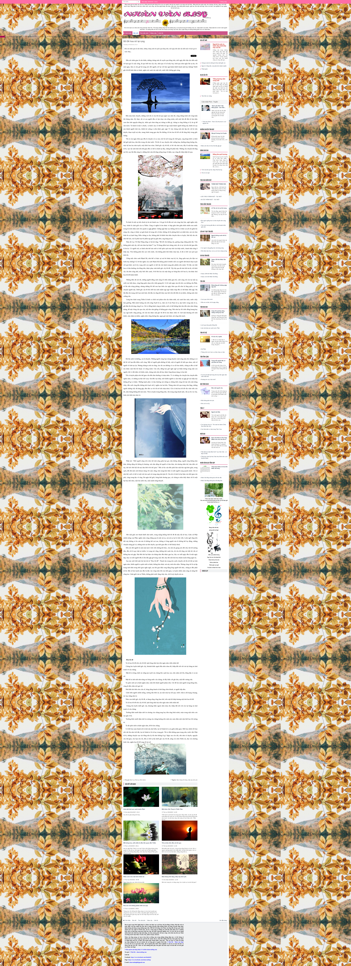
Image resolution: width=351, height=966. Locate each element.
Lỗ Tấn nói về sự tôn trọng (219, 208)
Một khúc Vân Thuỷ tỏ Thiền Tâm (172, 809)
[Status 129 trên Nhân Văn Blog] (205, 262)
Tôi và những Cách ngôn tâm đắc (139, 36)
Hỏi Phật (203, 349)
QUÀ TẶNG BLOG (204, 384)
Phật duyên (205, 69)
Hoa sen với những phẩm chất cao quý (135, 905)
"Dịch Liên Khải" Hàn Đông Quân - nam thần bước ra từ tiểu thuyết (218, 107)
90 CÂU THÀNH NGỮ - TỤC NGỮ (238, 36)
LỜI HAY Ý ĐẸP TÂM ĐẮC (206, 231)
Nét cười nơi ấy (205, 403)
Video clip (153, 33)
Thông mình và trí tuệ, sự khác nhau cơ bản (213, 352)
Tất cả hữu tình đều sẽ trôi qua (171, 843)
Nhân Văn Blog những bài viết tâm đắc (211, 477)
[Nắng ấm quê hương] (205, 156)
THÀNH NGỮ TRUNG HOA (195, 36)
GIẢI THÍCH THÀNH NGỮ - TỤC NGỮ (215, 36)
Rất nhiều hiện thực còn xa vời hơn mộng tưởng (214, 251)
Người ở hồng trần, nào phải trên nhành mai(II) (214, 66)
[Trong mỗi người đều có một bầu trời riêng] (205, 363)
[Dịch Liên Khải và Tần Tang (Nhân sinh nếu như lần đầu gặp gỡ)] (205, 440)
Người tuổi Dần (215, 412)
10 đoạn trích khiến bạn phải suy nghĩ (98, 36)
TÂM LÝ (202, 408)
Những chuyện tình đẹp (207, 129)
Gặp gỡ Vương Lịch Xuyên (219, 133)
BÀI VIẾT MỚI (203, 40)
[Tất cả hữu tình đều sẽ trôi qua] (179, 830)
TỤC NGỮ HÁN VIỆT (55, 36)
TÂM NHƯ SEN (204, 307)
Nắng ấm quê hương (220, 154)
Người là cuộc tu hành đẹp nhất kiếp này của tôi (219, 45)
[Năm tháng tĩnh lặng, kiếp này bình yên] (179, 864)
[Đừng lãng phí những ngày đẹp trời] (205, 287)
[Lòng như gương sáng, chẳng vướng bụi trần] (205, 313)
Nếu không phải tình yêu (207, 400)
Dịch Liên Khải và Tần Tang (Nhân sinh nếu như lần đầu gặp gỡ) (219, 439)
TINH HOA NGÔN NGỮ (205, 180)
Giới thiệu (128, 33)
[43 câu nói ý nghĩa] (205, 339)
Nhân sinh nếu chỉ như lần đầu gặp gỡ (211, 146)
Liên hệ (160, 33)
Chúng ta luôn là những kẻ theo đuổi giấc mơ (213, 63)
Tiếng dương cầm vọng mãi (219, 79)
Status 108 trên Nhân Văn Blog (209, 273)
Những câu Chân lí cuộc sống (119, 36)
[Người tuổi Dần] (205, 414)
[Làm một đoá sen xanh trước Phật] (141, 796)
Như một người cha (217, 388)
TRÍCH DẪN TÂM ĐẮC (205, 204)
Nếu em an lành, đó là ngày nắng (210, 302)
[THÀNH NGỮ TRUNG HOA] (205, 186)
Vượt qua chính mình (207, 299)
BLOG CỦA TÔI (203, 75)
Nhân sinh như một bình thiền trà (133, 876)
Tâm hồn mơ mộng (207, 96)
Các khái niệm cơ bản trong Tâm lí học (211, 429)
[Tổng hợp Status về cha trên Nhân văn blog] (205, 469)
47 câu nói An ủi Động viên (177, 36)
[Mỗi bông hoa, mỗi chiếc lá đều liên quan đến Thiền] (141, 830)
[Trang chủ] (123, 920)
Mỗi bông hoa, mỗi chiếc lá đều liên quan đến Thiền (139, 843)
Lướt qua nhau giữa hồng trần (209, 325)
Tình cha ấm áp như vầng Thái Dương (212, 169)
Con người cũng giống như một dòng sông (212, 248)
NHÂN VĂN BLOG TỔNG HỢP (207, 462)
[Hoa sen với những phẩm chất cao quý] (141, 893)
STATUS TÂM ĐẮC (204, 255)
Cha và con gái (206, 172)
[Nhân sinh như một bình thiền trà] (141, 864)
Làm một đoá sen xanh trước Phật (134, 809)
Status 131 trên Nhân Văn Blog (209, 276)
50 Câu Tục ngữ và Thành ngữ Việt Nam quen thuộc (16, 36)
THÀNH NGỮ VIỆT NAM (39, 36)
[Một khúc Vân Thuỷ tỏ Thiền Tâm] (179, 796)
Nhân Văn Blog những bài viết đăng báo (211, 480)
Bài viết (135, 33)
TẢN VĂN (202, 281)
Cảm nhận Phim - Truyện (210, 102)
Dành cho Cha (204, 150)
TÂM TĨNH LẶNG (204, 356)
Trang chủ (123, 33)
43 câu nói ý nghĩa (216, 336)
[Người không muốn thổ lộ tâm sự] (205, 238)
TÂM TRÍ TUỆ (203, 332)
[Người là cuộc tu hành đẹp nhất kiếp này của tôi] (205, 46)
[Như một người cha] (205, 391)
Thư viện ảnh (144, 33)
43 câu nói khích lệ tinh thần (159, 36)
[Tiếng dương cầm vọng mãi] (205, 81)
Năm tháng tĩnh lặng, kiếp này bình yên (174, 876)
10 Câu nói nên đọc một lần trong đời (74, 36)
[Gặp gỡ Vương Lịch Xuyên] (205, 135)
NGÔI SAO (202, 433)
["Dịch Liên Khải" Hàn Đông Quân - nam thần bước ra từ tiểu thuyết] (206, 108)
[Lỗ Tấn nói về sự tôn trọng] (205, 210)
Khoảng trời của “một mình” (208, 379)
